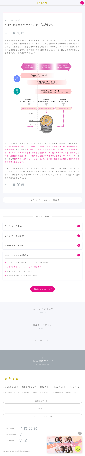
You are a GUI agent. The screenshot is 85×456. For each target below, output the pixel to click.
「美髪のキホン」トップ (42, 289)
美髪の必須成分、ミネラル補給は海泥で (22, 275)
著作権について (72, 392)
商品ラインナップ (29, 387)
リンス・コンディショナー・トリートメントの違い (27, 262)
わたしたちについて (11, 387)
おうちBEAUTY (9, 392)
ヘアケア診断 (23, 392)
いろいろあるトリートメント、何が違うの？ (24, 267)
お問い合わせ (58, 392)
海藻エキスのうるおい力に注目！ (20, 271)
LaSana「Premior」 (40, 392)
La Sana (42, 3)
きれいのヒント (59, 387)
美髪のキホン (45, 387)
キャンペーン (74, 387)
